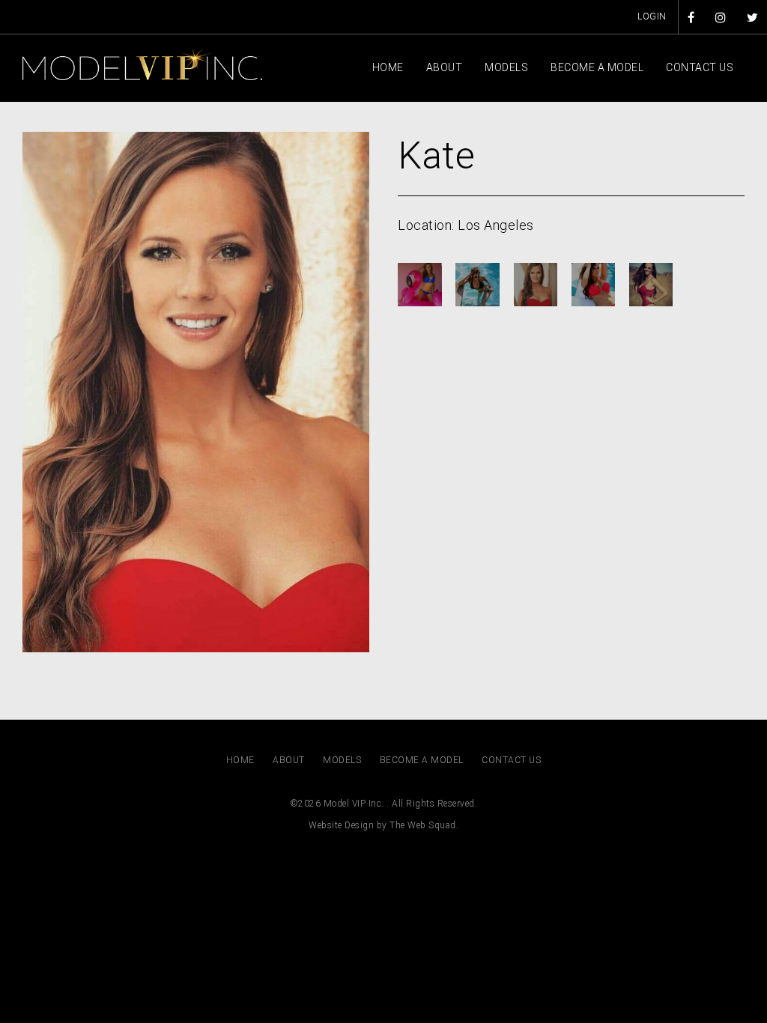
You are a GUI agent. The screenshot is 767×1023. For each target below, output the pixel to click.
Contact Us (699, 67)
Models (506, 67)
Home (388, 67)
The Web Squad (422, 825)
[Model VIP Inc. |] (142, 63)
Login (652, 16)
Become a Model (597, 67)
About (444, 67)
